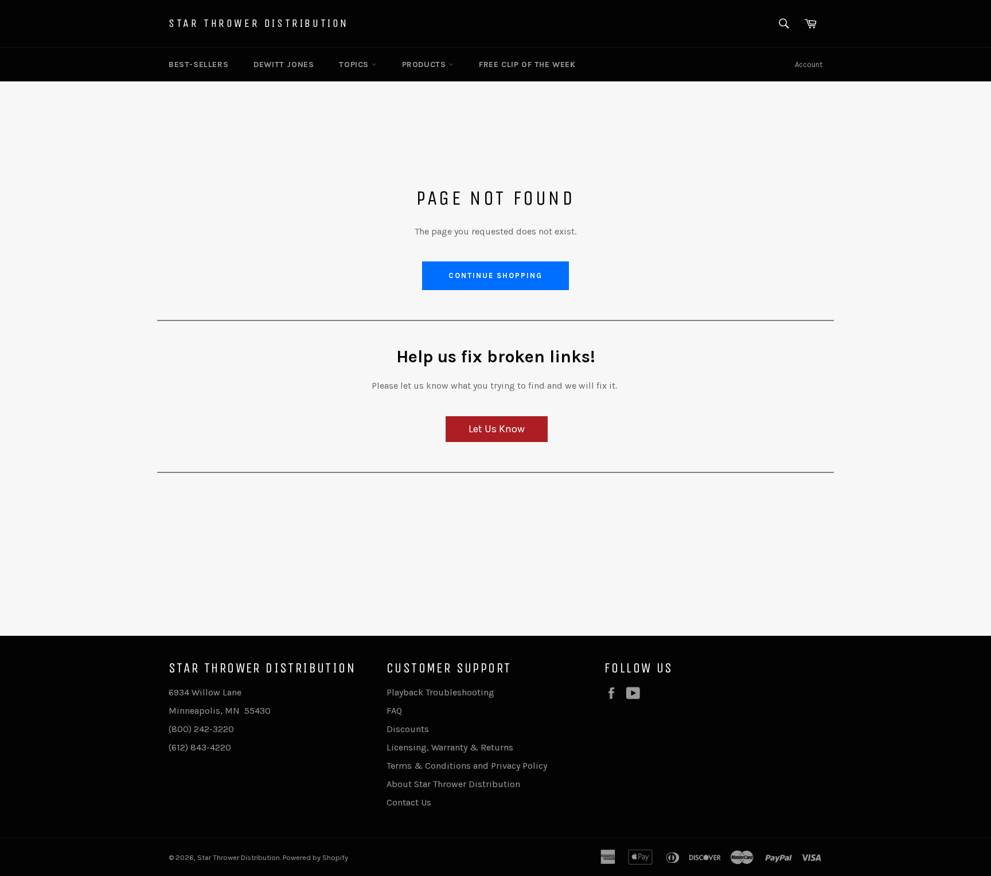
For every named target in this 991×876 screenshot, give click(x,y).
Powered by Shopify (315, 857)
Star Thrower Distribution (259, 23)
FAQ (394, 710)
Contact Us (409, 802)
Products (425, 64)
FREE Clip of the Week (527, 64)
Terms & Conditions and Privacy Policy (467, 765)
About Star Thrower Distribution (453, 784)
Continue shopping (495, 275)
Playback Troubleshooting (440, 692)
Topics (355, 64)
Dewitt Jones (283, 64)
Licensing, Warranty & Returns (450, 747)
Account (808, 64)
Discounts (408, 729)
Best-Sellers (198, 64)
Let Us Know (497, 429)
